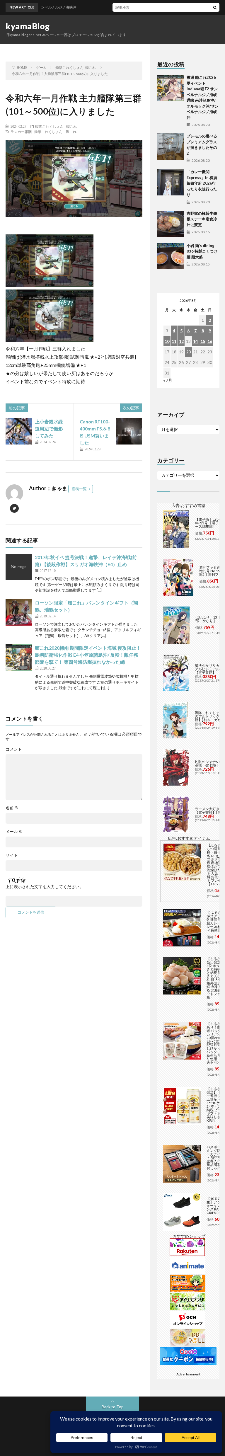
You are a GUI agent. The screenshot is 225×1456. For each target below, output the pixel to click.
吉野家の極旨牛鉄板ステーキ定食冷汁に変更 (202, 219)
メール (14, 832)
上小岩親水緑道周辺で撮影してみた (49, 428)
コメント (14, 749)
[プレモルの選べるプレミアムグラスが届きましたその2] (170, 146)
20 (188, 351)
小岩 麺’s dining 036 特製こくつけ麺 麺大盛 (202, 251)
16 (209, 341)
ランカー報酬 (21, 131)
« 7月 (167, 380)
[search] (215, 7)
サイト (12, 855)
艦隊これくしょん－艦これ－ (57, 131)
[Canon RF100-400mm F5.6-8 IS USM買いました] (129, 431)
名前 (12, 808)
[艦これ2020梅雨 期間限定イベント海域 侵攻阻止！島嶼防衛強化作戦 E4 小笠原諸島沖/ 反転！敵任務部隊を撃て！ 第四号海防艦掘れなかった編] (19, 657)
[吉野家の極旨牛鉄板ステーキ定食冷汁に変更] (170, 224)
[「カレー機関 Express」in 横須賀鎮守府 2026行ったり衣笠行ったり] (170, 182)
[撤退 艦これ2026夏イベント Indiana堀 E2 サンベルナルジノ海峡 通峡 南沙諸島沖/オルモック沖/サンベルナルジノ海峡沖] (170, 88)
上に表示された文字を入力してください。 (44, 887)
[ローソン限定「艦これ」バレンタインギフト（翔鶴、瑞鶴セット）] (19, 612)
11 (174, 341)
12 (181, 341)
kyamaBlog (28, 26)
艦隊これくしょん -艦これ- (56, 126)
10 (167, 341)
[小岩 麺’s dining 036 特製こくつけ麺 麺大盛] (170, 256)
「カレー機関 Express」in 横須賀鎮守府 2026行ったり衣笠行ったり (202, 183)
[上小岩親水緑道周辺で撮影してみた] (19, 431)
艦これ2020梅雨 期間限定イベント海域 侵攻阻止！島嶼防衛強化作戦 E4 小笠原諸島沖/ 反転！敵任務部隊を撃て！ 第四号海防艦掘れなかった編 (88, 655)
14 (195, 341)
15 (202, 341)
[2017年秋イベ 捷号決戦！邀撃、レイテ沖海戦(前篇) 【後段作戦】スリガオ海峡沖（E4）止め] (19, 567)
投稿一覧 (79, 488)
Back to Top (113, 1406)
